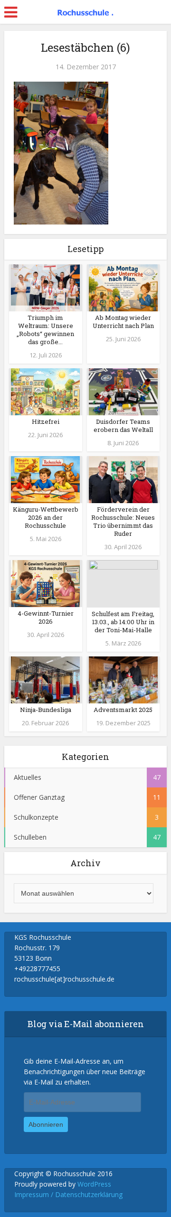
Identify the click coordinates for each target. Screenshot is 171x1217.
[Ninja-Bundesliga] (45, 679)
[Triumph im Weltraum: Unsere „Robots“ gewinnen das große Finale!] (45, 286)
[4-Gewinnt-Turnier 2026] (45, 583)
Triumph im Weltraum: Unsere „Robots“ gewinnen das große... (45, 329)
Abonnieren (45, 1124)
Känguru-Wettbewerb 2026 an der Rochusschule (45, 517)
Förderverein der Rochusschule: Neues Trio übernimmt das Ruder (123, 521)
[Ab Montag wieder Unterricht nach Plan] (123, 286)
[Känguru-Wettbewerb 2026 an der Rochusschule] (45, 478)
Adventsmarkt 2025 (123, 709)
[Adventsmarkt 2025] (123, 679)
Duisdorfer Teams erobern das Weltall (123, 425)
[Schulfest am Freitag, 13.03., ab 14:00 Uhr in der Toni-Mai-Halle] (123, 583)
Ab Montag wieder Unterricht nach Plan (123, 321)
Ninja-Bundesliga (45, 709)
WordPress (94, 1184)
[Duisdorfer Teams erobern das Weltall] (123, 390)
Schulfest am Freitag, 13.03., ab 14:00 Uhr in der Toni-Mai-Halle (123, 621)
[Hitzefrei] (45, 390)
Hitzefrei (45, 421)
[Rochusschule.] (85, 10)
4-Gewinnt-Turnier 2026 (46, 617)
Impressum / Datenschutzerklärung (68, 1194)
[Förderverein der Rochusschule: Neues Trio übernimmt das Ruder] (123, 478)
